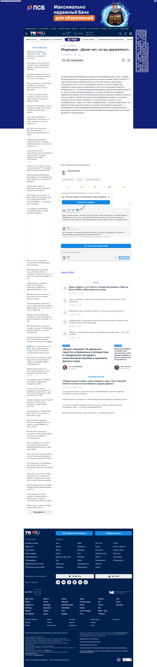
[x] (80, 582)
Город (58, 553)
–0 (128, 223)
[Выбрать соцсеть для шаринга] (129, 60)
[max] (75, 582)
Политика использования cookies (90, 642)
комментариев (74, 60)
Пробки (104, 28)
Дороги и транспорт (63, 557)
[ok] (69, 582)
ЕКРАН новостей (68, 179)
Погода (53, 28)
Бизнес (58, 547)
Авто (58, 543)
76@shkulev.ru (48, 650)
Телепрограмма (64, 28)
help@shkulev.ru (39, 655)
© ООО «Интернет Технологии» (59, 660)
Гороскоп (83, 28)
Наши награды (30, 553)
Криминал (81, 547)
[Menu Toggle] (26, 34)
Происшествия (101, 553)
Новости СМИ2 (67, 272)
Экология (116, 553)
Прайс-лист (29, 547)
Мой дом (80, 557)
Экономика (117, 557)
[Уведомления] (125, 34)
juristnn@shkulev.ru (30, 653)
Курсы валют (94, 28)
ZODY (110, 28)
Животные (60, 564)
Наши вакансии (31, 557)
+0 (122, 223)
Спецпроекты (118, 560)
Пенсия (79, 179)
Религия (98, 564)
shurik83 (69, 210)
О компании (29, 550)
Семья (97, 567)
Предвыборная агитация (34, 564)
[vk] (63, 582)
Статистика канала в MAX (35, 567)
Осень (97, 547)
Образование (82, 567)
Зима (79, 543)
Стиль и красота (119, 547)
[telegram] (58, 582)
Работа (98, 557)
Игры (116, 28)
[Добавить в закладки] (123, 60)
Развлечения (100, 560)
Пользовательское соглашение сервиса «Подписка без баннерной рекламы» (103, 648)
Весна (58, 550)
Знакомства (44, 28)
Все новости (40, 47)
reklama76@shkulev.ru (122, 633)
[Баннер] (72, 39)
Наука (79, 560)
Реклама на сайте (31, 543)
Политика (99, 550)
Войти (68, 258)
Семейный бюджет (93, 179)
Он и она (98, 543)
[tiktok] (86, 582)
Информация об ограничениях (89, 639)
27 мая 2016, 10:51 (66, 55)
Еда (57, 560)
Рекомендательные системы (88, 645)
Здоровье (59, 567)
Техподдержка (30, 560)
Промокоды (124, 28)
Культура (80, 550)
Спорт (115, 543)
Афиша (74, 28)
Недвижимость (31, 28)
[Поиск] (120, 34)
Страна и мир (118, 550)
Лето (79, 553)
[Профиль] (130, 34)
